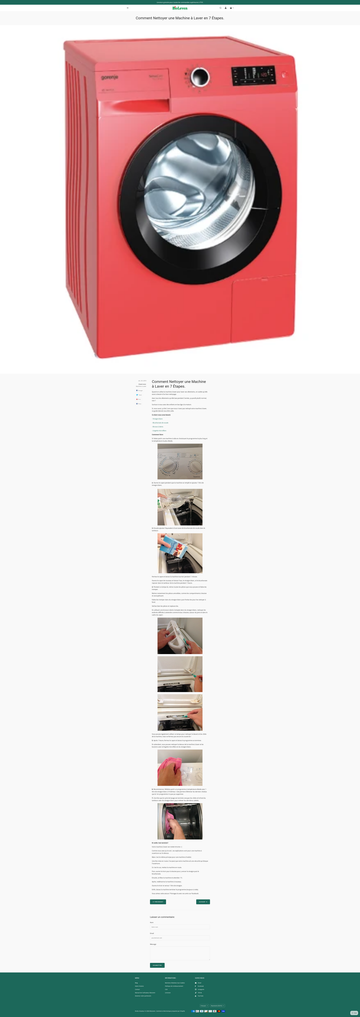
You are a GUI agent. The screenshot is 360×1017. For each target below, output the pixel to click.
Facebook (201, 986)
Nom (151, 922)
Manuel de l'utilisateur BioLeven (145, 993)
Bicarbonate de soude (160, 423)
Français (203, 1006)
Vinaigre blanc (158, 419)
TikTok (200, 993)
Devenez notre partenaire (143, 996)
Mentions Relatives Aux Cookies (175, 983)
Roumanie (216, 1006)
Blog (136, 983)
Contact (137, 989)
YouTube (200, 996)
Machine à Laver (141, 386)
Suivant (202, 902)
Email (152, 933)
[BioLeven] (180, 8)
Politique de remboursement (174, 986)
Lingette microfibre (159, 431)
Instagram (201, 989)
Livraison (168, 993)
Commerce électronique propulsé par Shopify (170, 1011)
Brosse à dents (158, 427)
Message (153, 944)
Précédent (158, 902)
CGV (166, 989)
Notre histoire (139, 986)
